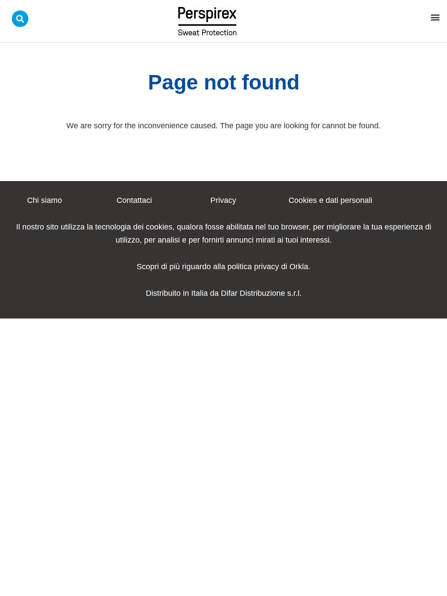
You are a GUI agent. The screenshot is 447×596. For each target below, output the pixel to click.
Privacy (223, 200)
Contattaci (134, 200)
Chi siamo (44, 200)
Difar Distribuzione (253, 293)
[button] (435, 17)
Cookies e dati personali (330, 200)
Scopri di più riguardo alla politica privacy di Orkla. (223, 266)
